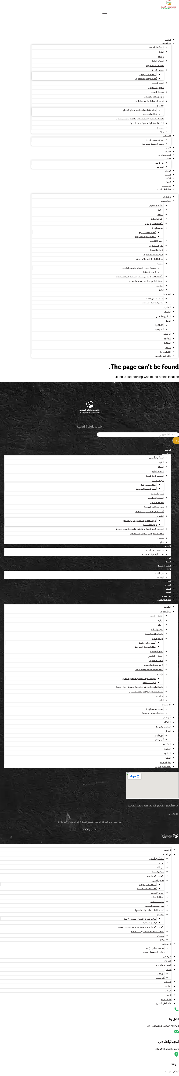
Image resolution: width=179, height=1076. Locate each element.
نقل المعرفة (166, 185)
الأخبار (168, 159)
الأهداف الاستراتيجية (155, 65)
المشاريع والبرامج (164, 155)
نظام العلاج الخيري (164, 189)
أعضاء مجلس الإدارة (147, 74)
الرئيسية (168, 40)
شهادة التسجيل (157, 92)
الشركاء (168, 151)
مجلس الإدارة (158, 70)
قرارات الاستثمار (150, 114)
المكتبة (168, 178)
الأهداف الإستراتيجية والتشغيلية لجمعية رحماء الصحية (140, 118)
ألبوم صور (160, 167)
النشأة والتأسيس (156, 47)
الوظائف (168, 171)
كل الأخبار (159, 163)
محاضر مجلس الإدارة (155, 140)
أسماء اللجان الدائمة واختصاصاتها (149, 101)
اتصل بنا (168, 174)
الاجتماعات (167, 136)
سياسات (160, 128)
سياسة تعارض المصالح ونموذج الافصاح (139, 110)
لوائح (162, 132)
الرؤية (161, 52)
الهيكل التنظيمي (156, 87)
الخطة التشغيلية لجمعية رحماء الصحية (147, 123)
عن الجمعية (166, 43)
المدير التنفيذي (157, 83)
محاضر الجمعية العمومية (153, 144)
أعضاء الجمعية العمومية (146, 78)
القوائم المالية (158, 61)
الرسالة (161, 56)
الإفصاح (160, 105)
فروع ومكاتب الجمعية (154, 96)
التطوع (168, 182)
